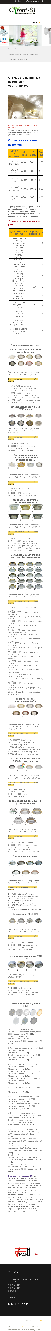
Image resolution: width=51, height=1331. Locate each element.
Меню (35, 22)
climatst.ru (24, 1327)
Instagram (12, 1297)
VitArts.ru (39, 1321)
